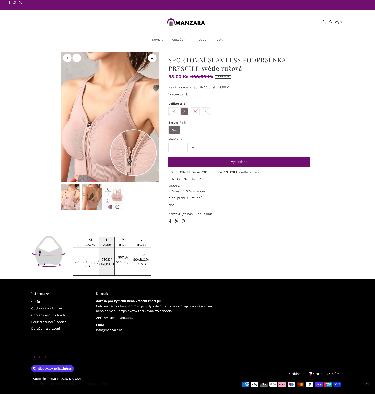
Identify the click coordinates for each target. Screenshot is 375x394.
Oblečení (179, 39)
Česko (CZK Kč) (324, 374)
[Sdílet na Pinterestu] (183, 222)
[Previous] (67, 58)
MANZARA (77, 379)
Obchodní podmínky (46, 308)
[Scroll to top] (367, 386)
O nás (35, 302)
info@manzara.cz (109, 330)
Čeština (295, 374)
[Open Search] (324, 22)
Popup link (204, 214)
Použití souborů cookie (48, 322)
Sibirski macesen (45, 384)
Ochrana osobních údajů (49, 315)
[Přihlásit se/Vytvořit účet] (330, 22)
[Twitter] (20, 5)
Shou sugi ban (97, 384)
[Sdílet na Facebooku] (170, 222)
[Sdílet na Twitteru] (177, 222)
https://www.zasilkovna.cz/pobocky (145, 311)
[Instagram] (14, 5)
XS (173, 111)
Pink (174, 130)
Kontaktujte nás (180, 214)
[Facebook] (9, 5)
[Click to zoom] (152, 58)
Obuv (202, 39)
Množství (175, 139)
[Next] (76, 58)
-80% (219, 39)
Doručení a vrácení (45, 328)
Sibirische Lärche (72, 384)
